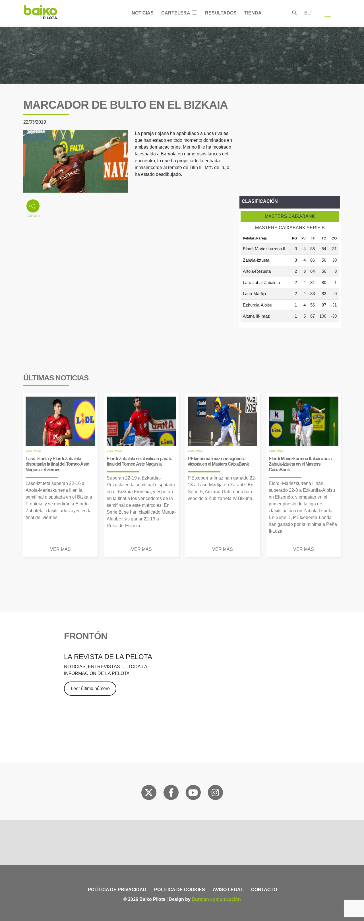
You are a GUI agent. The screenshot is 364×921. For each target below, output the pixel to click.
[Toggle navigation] (327, 13)
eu (307, 13)
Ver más (60, 549)
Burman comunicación (216, 899)
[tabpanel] (290, 278)
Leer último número (90, 688)
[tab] (290, 216)
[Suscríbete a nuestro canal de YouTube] (193, 794)
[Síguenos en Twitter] (148, 794)
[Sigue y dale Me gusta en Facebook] (171, 794)
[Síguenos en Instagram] (215, 794)
